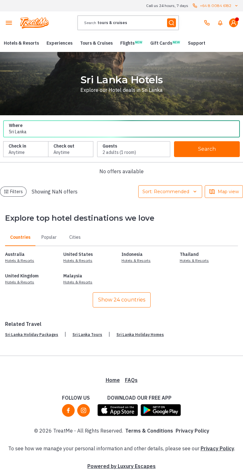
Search (207, 149)
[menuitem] (220, 22)
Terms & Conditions (149, 431)
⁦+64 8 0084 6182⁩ (215, 5)
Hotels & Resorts (19, 260)
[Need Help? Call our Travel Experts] (206, 22)
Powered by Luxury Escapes (121, 466)
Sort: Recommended (165, 191)
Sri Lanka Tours (87, 334)
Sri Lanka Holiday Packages (31, 334)
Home (113, 380)
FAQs (131, 380)
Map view (228, 191)
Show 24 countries (121, 300)
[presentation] (128, 23)
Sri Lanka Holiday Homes (140, 334)
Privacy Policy (192, 431)
